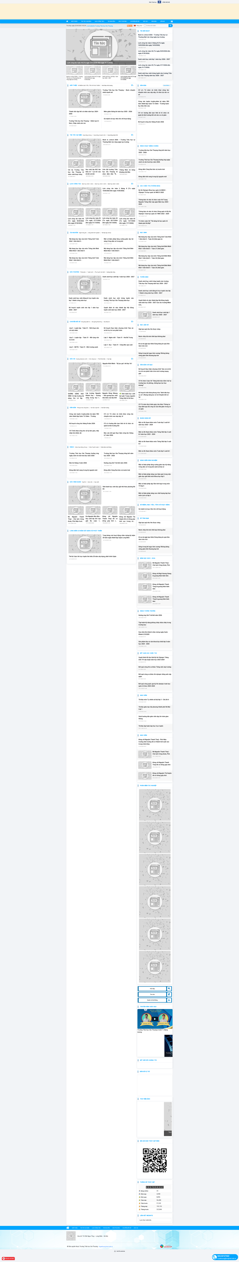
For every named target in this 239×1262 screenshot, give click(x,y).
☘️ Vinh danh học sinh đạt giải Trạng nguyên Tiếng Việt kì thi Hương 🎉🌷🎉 (127, 396)
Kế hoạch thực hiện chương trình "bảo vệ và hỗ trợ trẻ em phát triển (118, 329)
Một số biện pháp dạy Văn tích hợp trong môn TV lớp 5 (154, 485)
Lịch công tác (99, 21)
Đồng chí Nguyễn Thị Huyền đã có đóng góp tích (162, 774)
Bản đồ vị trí (145, 1071)
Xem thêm (166, 85)
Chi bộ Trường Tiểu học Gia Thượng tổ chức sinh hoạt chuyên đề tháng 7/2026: (76, 172)
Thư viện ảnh (145, 1099)
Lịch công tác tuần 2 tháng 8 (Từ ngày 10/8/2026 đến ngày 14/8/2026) (151, 44)
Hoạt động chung (87, 135)
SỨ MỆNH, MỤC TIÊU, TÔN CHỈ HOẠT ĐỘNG (89, 85)
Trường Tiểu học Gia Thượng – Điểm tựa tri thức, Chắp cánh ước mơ (84, 122)
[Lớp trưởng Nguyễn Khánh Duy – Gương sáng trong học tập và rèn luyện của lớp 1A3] (93, 387)
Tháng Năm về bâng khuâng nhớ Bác (127, 171)
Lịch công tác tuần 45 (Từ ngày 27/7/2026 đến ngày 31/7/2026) (154, 66)
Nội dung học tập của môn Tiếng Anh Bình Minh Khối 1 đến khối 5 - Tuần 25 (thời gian (155, 267)
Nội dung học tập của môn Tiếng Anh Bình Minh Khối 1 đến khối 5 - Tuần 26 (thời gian (155, 257)
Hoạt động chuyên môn (100, 135)
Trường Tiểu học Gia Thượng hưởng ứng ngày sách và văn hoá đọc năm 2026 (84, 454)
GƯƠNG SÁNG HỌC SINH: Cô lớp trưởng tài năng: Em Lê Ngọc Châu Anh (76, 396)
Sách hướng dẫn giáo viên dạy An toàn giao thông (154, 718)
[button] (132, 85)
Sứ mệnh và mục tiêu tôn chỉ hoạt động (117, 119)
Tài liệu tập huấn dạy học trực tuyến (151, 726)
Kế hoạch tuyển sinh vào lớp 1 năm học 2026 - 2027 (84, 309)
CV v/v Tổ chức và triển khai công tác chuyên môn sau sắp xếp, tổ (118, 415)
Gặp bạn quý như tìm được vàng (149, 329)
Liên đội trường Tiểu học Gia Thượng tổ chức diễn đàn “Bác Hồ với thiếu (110, 172)
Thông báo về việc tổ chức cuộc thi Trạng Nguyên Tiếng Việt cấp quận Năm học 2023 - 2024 (154, 202)
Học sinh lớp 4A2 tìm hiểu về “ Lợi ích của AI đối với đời (93, 172)
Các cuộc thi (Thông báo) (150, 186)
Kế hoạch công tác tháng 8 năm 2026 (82, 423)
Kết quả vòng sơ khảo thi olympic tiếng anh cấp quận (155, 675)
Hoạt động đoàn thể (113, 135)
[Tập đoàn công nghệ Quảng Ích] (166, 1214)
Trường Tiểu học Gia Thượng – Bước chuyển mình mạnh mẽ (119, 91)
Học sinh (96, 482)
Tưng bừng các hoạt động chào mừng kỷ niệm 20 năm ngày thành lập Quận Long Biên (119, 536)
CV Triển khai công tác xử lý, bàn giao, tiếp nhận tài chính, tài (84, 432)
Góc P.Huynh (123, 21)
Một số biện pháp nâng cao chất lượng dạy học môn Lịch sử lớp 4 (155, 494)
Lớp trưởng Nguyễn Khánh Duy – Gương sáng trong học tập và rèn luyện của (93, 395)
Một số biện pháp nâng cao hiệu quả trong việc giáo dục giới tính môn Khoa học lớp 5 (155, 475)
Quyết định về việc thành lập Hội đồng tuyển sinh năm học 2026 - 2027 (119, 309)
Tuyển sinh (90, 272)
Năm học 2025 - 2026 (87, 184)
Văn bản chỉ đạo (146, 365)
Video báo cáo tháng (106, 447)
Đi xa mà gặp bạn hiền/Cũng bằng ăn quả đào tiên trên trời (154, 345)
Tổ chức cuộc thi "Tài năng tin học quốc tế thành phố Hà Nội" (153, 222)
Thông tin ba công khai (83, 407)
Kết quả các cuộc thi (148, 653)
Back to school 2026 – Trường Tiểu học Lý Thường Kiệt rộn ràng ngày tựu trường (152, 36)
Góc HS (145, 21)
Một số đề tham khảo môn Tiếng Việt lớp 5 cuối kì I (155, 443)
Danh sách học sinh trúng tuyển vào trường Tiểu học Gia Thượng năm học (119, 299)
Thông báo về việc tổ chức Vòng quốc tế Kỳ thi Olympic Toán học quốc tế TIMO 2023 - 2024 (155, 213)
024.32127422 (223, 1256)
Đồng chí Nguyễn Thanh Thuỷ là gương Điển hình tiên (161, 599)
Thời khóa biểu (101, 359)
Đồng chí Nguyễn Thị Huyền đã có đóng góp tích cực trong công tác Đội (127, 519)
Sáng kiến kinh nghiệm (94, 232)
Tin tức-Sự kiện (86, 21)
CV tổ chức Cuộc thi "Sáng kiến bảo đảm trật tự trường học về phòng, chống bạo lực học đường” (155, 383)
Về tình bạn (144, 518)
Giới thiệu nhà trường (107, 85)
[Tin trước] (68, 46)
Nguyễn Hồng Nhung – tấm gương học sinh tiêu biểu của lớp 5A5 (110, 395)
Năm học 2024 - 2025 (100, 184)
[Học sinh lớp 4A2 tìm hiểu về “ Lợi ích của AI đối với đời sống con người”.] (93, 163)
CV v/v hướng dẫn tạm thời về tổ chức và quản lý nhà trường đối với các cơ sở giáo (153, 114)
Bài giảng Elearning (97, 321)
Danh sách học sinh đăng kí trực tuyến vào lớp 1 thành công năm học (84, 299)
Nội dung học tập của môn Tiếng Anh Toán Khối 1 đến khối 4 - (84, 240)
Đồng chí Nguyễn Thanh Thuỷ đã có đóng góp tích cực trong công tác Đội (110, 519)
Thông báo (83, 272)
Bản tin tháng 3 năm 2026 (78, 463)
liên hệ (162, 21)
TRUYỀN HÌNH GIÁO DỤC (148, 1006)
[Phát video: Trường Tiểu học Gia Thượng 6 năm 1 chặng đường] (155, 1019)
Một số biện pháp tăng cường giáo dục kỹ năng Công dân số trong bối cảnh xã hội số (155, 466)
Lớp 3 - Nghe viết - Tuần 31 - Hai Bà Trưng (118, 337)
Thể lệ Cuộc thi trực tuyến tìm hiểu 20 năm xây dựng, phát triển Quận (93, 556)
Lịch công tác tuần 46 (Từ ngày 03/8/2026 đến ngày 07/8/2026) (154, 52)
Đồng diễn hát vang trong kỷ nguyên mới (83, 470)
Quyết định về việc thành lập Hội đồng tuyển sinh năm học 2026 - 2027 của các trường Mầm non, (155, 302)
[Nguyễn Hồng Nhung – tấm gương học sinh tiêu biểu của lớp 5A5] (110, 387)
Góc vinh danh (75, 482)
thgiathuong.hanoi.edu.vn (106, 1214)
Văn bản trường (105, 407)
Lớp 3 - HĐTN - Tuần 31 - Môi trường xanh (83, 347)
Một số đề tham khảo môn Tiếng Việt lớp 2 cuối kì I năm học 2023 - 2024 (155, 433)
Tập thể (84, 482)
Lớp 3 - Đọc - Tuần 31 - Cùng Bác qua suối (118, 345)
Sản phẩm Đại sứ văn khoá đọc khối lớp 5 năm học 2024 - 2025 (154, 643)
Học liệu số (107, 321)
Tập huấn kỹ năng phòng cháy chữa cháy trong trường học (155, 624)
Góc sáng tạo (92, 359)
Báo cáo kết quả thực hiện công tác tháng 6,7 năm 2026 (118, 434)
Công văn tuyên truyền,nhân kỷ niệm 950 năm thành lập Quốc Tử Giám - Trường (84, 415)
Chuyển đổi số (134, 21)
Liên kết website (146, 1184)
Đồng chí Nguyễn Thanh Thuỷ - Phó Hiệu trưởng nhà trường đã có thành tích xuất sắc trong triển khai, (154, 742)
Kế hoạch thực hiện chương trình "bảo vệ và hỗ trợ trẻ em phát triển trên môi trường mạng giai (155, 371)
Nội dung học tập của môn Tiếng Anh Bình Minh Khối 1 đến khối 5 (84, 250)
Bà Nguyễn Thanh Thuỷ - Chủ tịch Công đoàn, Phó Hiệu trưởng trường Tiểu (76, 519)
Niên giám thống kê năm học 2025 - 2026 (118, 111)
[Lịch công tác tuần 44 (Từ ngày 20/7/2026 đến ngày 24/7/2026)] (110, 212)
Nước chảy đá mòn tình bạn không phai (152, 336)
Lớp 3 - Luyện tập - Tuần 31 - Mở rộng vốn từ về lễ (84, 339)
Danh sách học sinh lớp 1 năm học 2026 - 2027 (154, 59)
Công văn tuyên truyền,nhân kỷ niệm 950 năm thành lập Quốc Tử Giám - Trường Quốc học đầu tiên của (153, 104)
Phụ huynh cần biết (100, 272)
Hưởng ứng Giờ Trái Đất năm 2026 (115, 463)
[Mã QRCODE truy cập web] (154, 1128)
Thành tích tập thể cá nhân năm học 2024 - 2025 (84, 113)
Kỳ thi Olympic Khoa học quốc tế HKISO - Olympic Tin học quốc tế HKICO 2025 (152, 191)
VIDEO (72, 447)
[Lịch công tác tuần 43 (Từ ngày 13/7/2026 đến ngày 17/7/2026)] (127, 212)
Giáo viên (90, 482)
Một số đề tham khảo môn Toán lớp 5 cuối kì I (154, 451)
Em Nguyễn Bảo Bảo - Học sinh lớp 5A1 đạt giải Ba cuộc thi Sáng (93, 519)
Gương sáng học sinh (81, 359)
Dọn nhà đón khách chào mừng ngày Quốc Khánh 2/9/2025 (153, 633)
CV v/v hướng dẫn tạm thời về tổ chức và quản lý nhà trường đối (118, 425)
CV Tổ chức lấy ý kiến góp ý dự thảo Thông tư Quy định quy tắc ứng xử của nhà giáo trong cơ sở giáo (155, 406)
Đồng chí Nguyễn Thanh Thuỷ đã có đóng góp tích (162, 764)
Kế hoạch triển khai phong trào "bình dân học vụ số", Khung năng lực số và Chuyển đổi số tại (154, 395)
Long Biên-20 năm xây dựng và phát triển (86, 531)
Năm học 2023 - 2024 (113, 184)
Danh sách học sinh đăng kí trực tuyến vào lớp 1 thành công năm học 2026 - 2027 (154, 292)
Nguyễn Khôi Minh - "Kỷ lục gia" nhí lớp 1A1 (117, 363)
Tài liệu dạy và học (106, 232)
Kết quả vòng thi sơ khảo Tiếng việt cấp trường (155, 667)
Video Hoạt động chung (81, 447)
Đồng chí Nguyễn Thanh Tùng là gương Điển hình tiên (161, 586)
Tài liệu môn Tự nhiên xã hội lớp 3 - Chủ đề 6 (154, 699)
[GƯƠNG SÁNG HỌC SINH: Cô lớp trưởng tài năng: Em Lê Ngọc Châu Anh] (76, 387)
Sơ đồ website (120, 1219)
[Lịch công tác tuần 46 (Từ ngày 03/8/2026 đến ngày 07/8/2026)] (76, 212)
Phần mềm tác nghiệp (148, 785)
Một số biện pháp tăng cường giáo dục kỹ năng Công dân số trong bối (118, 240)
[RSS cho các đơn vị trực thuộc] (129, 25)
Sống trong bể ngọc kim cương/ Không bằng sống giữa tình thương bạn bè (154, 354)
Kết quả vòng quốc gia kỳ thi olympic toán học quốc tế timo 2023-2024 (154, 685)
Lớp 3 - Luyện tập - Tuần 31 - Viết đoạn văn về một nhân (84, 329)
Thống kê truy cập (147, 1150)
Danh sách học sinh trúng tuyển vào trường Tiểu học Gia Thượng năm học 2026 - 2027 (155, 74)
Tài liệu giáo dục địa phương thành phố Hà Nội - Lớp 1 (155, 708)
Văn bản (153, 21)
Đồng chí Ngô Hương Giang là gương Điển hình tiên (162, 575)
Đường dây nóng (111, 272)
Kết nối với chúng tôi (148, 1060)
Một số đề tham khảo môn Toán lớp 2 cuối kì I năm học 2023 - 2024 (154, 424)
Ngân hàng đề (82, 232)
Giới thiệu (74, 21)
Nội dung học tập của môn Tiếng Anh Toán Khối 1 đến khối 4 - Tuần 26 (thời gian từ (155, 238)
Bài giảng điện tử (85, 321)
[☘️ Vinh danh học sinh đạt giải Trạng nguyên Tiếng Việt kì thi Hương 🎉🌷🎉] (127, 387)
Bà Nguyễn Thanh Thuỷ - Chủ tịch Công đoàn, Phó (162, 564)
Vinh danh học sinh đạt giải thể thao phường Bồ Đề (119, 488)
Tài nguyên (111, 21)
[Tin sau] (133, 46)
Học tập (109, 359)
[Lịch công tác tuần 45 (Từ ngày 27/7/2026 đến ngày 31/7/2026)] (93, 212)
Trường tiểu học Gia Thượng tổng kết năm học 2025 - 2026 (118, 454)
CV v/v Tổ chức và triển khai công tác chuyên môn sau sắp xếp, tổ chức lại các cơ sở (153, 92)
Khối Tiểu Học (153, 2)
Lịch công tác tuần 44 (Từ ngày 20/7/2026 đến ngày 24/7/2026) (110, 220)
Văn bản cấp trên (95, 407)
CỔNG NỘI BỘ (166, 2)
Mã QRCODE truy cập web (149, 1109)
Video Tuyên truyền (94, 447)
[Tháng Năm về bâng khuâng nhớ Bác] (127, 163)
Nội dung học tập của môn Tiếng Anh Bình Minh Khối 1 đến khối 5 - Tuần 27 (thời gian (155, 247)
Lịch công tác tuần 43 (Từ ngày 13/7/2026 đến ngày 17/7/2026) (127, 221)
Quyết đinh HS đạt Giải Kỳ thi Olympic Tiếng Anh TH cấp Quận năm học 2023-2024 (154, 659)
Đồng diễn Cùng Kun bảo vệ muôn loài (117, 470)
